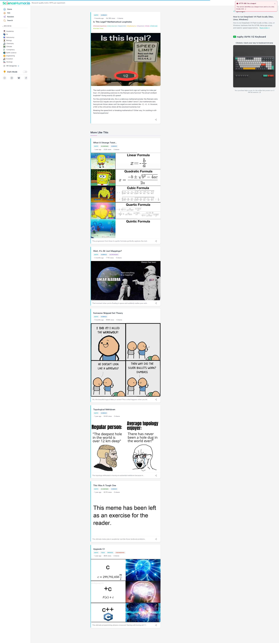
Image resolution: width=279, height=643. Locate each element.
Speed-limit (122, 26)
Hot (8, 13)
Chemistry (10, 43)
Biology (9, 40)
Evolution (9, 59)
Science (104, 15)
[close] (275, 3)
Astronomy (10, 37)
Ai (7, 34)
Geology (9, 62)
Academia (10, 31)
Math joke (154, 26)
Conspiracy (10, 50)
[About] (5, 78)
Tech (103, 552)
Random (10, 17)
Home (9, 9)
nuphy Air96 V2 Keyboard (251, 36)
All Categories (11, 66)
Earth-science (11, 53)
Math (96, 15)
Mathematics (132, 26)
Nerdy (148, 26)
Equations (141, 26)
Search (10, 20)
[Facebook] (26, 78)
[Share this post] (156, 120)
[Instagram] (12, 78)
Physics (110, 552)
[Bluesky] (19, 78)
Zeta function (113, 26)
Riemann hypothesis (100, 26)
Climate (9, 46)
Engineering (10, 56)
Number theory (98, 28)
